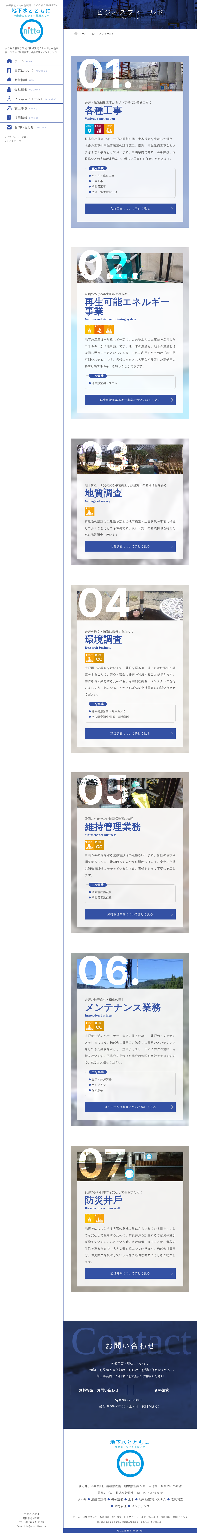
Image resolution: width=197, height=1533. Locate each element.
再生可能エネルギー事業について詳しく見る (130, 400)
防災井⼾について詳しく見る (130, 1273)
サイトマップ (14, 141)
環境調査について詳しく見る (130, 733)
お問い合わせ (30, 127)
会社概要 (27, 89)
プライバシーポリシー (19, 137)
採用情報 (26, 118)
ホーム (23, 61)
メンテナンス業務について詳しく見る (130, 1107)
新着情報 (24, 80)
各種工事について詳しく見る (130, 208)
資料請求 (161, 1390)
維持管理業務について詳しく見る (130, 914)
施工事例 (25, 108)
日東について (30, 70)
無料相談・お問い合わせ (99, 1390)
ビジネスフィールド (35, 99)
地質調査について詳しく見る (130, 546)
